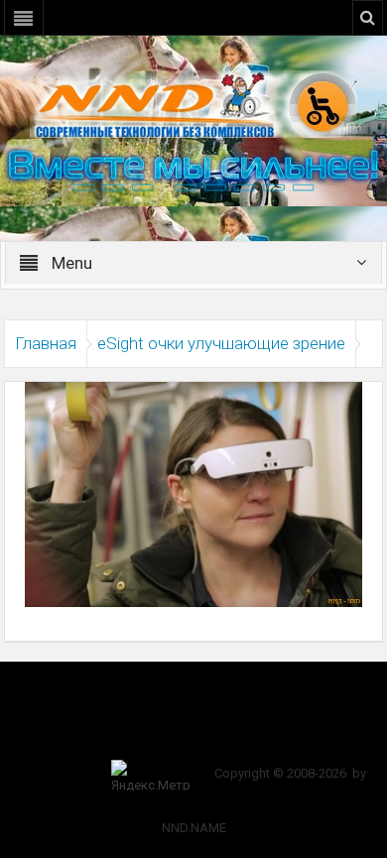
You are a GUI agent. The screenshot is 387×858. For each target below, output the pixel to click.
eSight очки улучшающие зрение (221, 343)
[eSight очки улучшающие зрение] (193, 493)
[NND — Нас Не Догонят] (193, 103)
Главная (45, 343)
